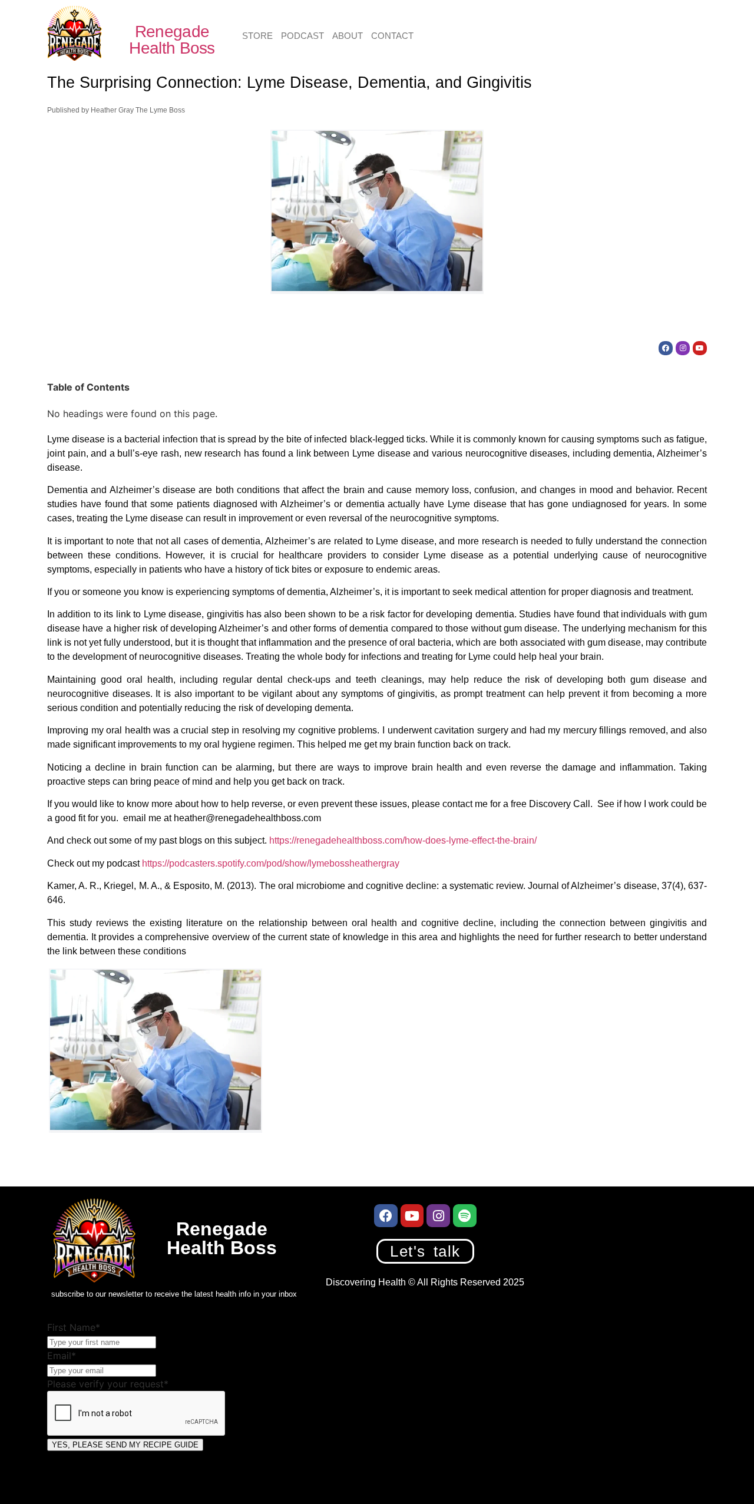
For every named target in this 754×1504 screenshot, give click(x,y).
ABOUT (347, 36)
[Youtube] (700, 348)
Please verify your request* (107, 1384)
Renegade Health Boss (171, 39)
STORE (257, 36)
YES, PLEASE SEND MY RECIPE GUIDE (125, 1444)
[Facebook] (666, 348)
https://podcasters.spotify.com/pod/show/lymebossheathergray (270, 863)
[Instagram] (683, 348)
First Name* (73, 1327)
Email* (61, 1355)
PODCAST (302, 36)
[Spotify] (465, 1216)
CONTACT (392, 36)
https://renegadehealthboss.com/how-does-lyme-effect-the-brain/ (403, 840)
